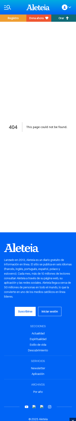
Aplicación (38, 374)
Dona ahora (36, 18)
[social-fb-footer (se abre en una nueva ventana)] (34, 407)
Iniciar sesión (50, 311)
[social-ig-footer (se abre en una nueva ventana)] (49, 407)
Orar (61, 18)
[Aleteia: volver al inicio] (38, 7)
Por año (38, 392)
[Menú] (13, 7)
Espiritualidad (38, 339)
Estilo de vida (38, 345)
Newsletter (38, 368)
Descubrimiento (38, 350)
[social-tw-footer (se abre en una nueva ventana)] (42, 407)
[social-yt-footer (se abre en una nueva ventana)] (26, 407)
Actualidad (38, 333)
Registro (13, 18)
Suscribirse (25, 311)
